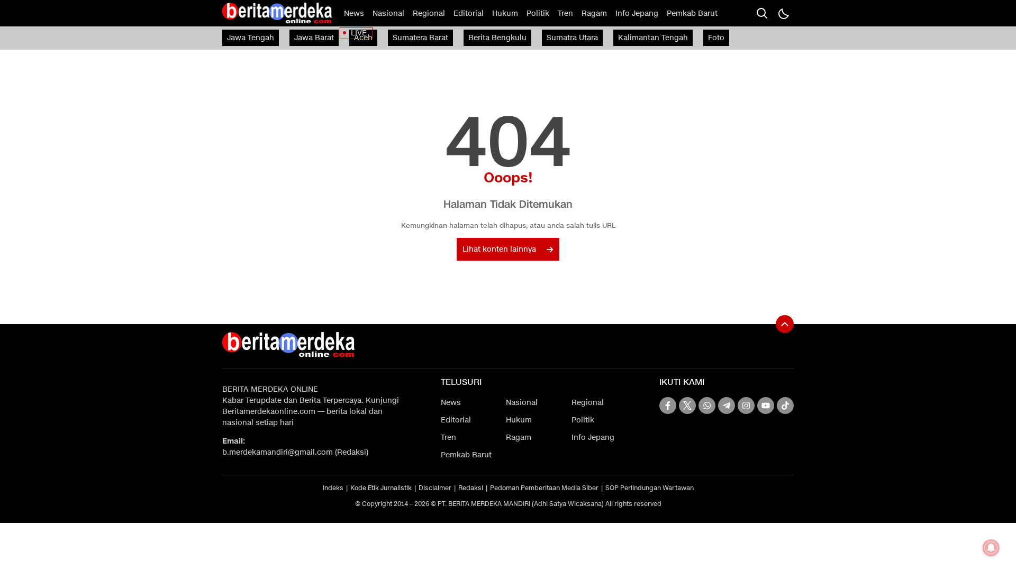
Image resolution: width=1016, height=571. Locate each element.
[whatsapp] (706, 405)
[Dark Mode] (783, 13)
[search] (762, 13)
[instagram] (746, 405)
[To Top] (785, 324)
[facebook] (667, 405)
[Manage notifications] (991, 547)
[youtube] (765, 405)
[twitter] (687, 405)
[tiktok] (785, 405)
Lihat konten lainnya (499, 249)
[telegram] (726, 405)
